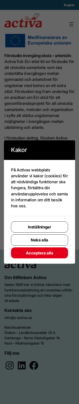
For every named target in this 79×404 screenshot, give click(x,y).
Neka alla (39, 239)
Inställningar (39, 226)
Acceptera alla (39, 252)
